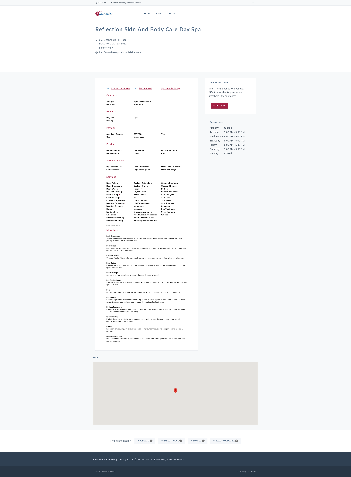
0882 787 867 (143, 459)
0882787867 (102, 3)
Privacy (243, 471)
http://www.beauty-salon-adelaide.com (127, 3)
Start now (219, 105)
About (159, 13)
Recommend (145, 88)
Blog (172, 13)
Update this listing (170, 88)
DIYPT (147, 13)
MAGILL (198, 441)
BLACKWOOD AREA (226, 441)
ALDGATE (145, 441)
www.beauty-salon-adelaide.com (170, 459)
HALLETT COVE (172, 441)
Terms (253, 471)
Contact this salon (120, 88)
